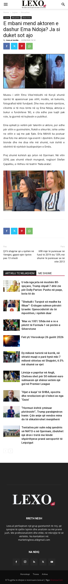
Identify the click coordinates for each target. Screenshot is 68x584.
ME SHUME (45, 273)
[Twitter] (14, 46)
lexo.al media (12, 40)
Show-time (26, 17)
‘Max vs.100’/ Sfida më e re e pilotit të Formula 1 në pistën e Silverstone (40, 325)
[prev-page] (5, 451)
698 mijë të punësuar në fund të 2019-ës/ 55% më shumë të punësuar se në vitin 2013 (51, 256)
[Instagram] (25, 562)
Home (6, 12)
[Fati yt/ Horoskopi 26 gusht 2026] (11, 341)
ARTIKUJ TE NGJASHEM (19, 273)
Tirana (36, 574)
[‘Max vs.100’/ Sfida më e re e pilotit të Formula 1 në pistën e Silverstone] (11, 325)
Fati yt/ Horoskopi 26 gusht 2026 (42, 337)
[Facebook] (6, 46)
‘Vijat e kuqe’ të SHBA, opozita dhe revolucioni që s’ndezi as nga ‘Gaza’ (42, 395)
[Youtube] (52, 562)
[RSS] (34, 562)
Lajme (15, 12)
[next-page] (11, 451)
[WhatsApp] (29, 46)
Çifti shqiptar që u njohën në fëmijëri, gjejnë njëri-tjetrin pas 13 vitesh (18, 255)
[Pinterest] (21, 46)
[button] (5, 4)
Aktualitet (25, 12)
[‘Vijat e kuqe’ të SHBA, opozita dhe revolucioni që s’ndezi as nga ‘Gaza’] (11, 396)
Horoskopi (25, 574)
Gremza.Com (57, 580)
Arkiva (45, 574)
